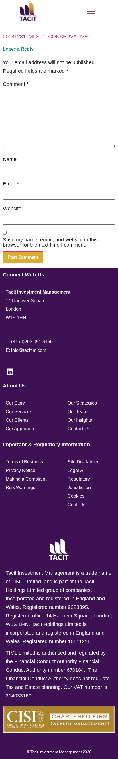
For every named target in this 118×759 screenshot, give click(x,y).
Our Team (77, 411)
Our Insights (80, 420)
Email (11, 183)
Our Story (15, 403)
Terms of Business (24, 461)
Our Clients (17, 420)
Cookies (76, 496)
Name (11, 159)
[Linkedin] (10, 371)
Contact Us (79, 428)
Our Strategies (82, 403)
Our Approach (20, 428)
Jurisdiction (79, 487)
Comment (16, 84)
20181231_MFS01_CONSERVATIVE (45, 36)
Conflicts (76, 504)
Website (12, 208)
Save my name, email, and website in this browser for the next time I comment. (50, 242)
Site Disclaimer (83, 461)
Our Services (19, 411)
